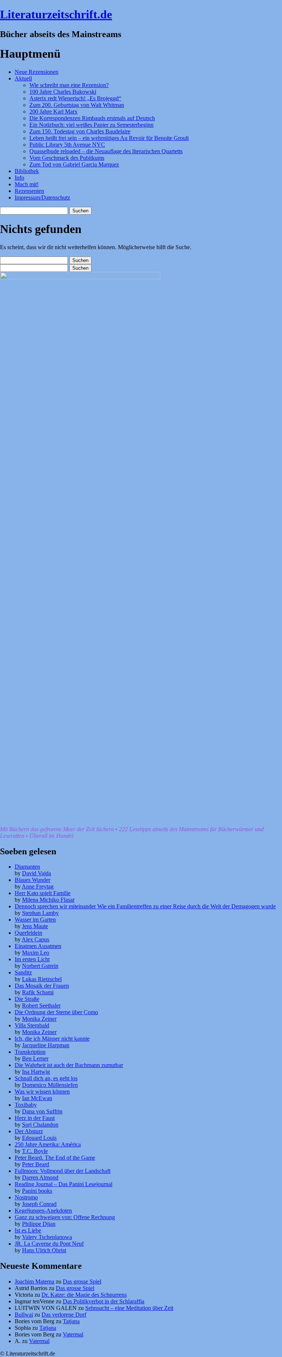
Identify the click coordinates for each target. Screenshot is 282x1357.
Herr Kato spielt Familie (42, 893)
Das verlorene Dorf (63, 1314)
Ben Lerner (35, 1058)
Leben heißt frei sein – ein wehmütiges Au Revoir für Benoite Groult (109, 138)
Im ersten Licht (32, 959)
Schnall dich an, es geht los (46, 1078)
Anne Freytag (38, 886)
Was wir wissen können (42, 1091)
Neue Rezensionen (36, 72)
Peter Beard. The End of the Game (55, 1158)
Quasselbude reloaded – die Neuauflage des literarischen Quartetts (105, 151)
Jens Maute (35, 926)
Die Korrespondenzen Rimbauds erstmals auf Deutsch (92, 118)
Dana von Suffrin (42, 1111)
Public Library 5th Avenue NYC (67, 144)
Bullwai (24, 1314)
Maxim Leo (35, 952)
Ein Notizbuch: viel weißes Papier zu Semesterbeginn (91, 125)
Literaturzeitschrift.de (56, 14)
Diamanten (27, 867)
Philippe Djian (38, 1224)
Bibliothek (27, 171)
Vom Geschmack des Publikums (66, 158)
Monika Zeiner (39, 1019)
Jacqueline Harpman (45, 1045)
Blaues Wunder (32, 880)
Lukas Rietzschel (42, 979)
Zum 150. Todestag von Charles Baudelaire (79, 131)
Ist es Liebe (28, 1230)
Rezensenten (29, 191)
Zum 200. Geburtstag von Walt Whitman (76, 105)
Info (19, 178)
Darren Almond (40, 1177)
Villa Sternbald (32, 1025)
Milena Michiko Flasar (48, 900)
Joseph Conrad (39, 1204)
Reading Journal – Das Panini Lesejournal (63, 1184)
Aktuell (23, 78)
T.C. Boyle (35, 1151)
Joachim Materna (34, 1281)
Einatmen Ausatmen (38, 946)
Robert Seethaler (41, 1005)
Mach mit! (27, 184)
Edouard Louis (39, 1138)
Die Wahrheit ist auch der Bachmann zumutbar (69, 1065)
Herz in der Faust (35, 1118)
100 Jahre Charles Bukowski (62, 92)
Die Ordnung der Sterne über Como (56, 1012)
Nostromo (26, 1197)
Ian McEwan (37, 1098)
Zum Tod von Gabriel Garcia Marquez (74, 164)
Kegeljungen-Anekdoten (43, 1210)
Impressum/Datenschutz (42, 197)
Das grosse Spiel (82, 1281)
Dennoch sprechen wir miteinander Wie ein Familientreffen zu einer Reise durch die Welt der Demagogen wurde (145, 906)
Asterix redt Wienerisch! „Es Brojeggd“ (75, 98)
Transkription (30, 1052)
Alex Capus (35, 939)
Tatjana (71, 1321)
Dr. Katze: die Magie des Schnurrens (84, 1295)
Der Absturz (29, 1131)
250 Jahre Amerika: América (48, 1144)
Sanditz (23, 972)
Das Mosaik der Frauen (42, 986)
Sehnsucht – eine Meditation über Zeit (129, 1308)
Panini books (37, 1191)
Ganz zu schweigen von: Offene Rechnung (65, 1217)
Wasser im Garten (35, 919)
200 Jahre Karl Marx (53, 111)
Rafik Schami (38, 992)
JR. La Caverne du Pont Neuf (49, 1244)
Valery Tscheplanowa (47, 1237)
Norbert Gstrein (40, 966)
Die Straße (27, 999)
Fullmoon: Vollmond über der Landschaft (63, 1171)
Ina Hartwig (36, 1072)
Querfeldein (28, 933)
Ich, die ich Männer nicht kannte (52, 1038)
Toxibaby (26, 1105)
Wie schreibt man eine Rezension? (69, 85)
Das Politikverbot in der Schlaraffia (103, 1301)
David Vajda (36, 873)
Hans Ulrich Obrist (44, 1250)
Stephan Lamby (40, 913)
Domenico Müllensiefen (50, 1085)
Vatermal (73, 1334)
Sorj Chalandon (40, 1124)
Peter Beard (35, 1164)
